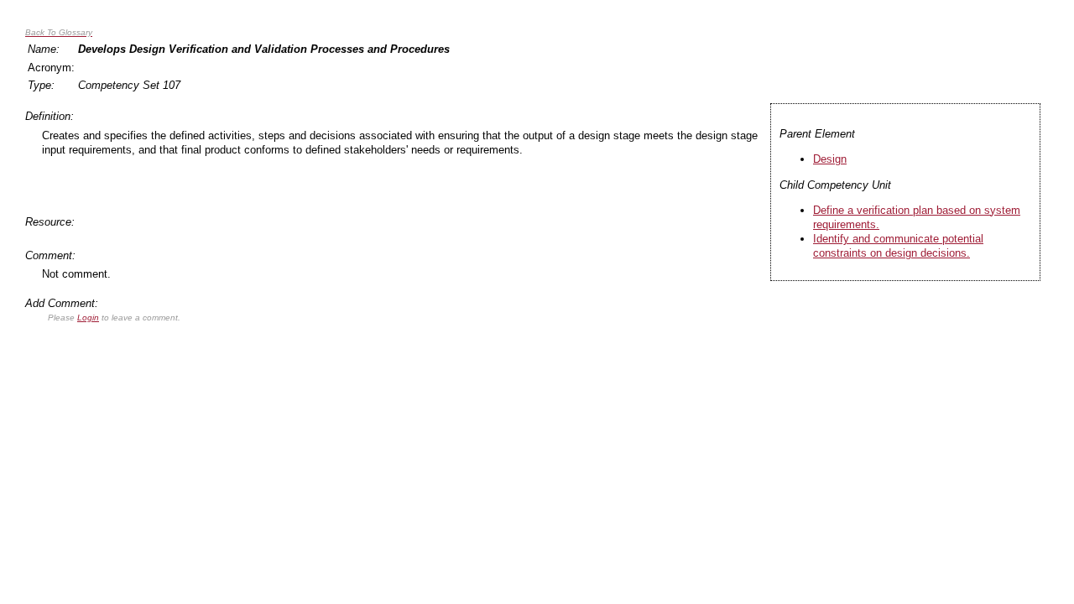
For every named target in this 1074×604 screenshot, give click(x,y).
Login (88, 317)
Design (830, 159)
